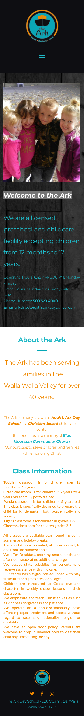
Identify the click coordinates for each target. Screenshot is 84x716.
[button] (42, 55)
